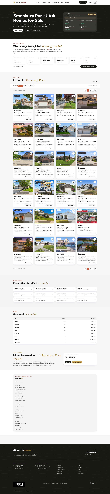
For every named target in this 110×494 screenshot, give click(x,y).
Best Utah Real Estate (20, 490)
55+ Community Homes (20, 387)
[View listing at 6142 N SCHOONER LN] (87, 244)
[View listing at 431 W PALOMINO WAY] (44, 187)
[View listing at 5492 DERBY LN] (23, 158)
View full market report (88, 66)
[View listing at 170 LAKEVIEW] (44, 158)
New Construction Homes (20, 423)
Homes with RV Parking (19, 394)
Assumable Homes (19, 404)
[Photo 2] (19, 107)
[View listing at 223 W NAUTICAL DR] (65, 244)
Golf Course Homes (19, 391)
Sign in (90, 2)
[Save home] (31, 96)
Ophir (16, 336)
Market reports (55, 2)
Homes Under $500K (19, 411)
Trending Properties (61, 469)
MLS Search (59, 465)
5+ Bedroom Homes (19, 419)
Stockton (17, 333)
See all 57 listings (18, 30)
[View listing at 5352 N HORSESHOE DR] (65, 158)
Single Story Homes (19, 429)
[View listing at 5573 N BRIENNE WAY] (65, 101)
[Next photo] (31, 101)
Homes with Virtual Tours (20, 400)
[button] (85, 90)
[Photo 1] (18, 107)
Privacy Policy (81, 473)
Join (95, 2)
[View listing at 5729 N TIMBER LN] (87, 101)
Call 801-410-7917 (37, 30)
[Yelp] (96, 483)
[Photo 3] (21, 107)
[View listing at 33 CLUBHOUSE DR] (23, 187)
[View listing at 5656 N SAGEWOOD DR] (44, 130)
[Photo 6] (25, 107)
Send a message (77, 362)
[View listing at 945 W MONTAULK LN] (87, 130)
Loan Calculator (60, 473)
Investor (44, 2)
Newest (20, 85)
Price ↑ (26, 85)
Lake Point (17, 327)
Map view (27, 30)
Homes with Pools (18, 393)
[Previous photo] (15, 101)
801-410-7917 (83, 2)
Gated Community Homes (20, 389)
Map (49, 2)
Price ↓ (31, 85)
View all (94, 81)
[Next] (95, 90)
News (79, 469)
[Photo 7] (27, 107)
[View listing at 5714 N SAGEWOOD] (87, 158)
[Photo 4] (22, 107)
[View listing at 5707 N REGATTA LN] (87, 187)
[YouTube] (93, 483)
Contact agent (28, 119)
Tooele (16, 321)
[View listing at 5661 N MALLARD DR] (65, 187)
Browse (37, 2)
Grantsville (17, 324)
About (62, 2)
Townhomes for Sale (19, 383)
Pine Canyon (17, 342)
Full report (92, 14)
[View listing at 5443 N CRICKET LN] (23, 101)
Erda (16, 330)
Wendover (17, 339)
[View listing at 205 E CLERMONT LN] (44, 101)
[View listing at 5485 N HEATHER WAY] (23, 244)
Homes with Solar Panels (20, 396)
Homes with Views (18, 398)
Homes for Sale (60, 467)
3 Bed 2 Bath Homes (19, 415)
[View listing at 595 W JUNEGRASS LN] (65, 216)
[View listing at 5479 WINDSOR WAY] (23, 216)
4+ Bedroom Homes (19, 417)
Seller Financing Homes (19, 406)
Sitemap (80, 471)
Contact (67, 2)
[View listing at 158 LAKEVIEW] (23, 130)
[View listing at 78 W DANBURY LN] (44, 244)
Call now (68, 362)
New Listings (17, 425)
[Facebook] (90, 483)
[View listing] (87, 216)
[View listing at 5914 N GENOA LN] (65, 130)
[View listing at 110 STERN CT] (44, 216)
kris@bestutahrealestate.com (91, 454)
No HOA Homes (18, 427)
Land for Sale (59, 471)
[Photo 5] (24, 107)
